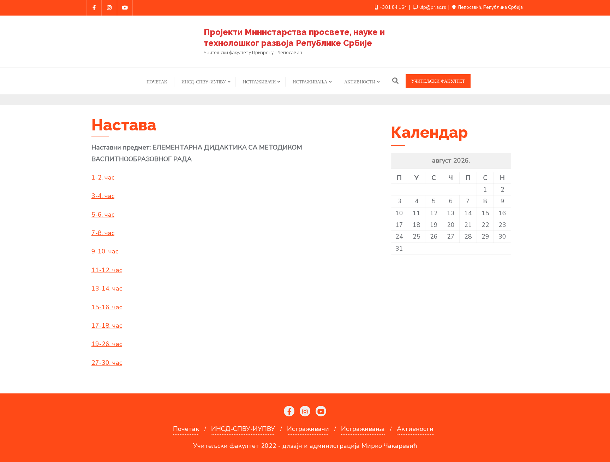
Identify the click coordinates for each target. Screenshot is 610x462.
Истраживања (363, 429)
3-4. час (102, 196)
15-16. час (106, 307)
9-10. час (104, 251)
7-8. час (102, 233)
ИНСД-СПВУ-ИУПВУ (243, 429)
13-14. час (106, 288)
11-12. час (106, 270)
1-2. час (102, 177)
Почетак (186, 429)
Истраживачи (308, 429)
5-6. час (102, 214)
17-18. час (106, 325)
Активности (415, 429)
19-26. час (106, 344)
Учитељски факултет (438, 81)
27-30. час (106, 362)
